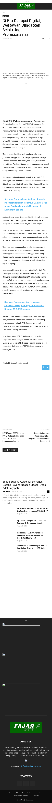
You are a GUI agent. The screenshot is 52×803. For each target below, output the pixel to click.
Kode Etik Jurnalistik (34, 793)
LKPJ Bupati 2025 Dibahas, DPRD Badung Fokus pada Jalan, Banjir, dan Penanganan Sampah (13, 437)
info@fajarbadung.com (31, 766)
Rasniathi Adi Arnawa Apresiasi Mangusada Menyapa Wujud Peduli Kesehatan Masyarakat (31, 535)
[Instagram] (26, 783)
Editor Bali (6, 491)
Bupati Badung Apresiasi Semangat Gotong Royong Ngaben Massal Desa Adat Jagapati (24, 485)
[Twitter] (32, 783)
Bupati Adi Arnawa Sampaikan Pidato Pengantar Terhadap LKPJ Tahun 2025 (38, 437)
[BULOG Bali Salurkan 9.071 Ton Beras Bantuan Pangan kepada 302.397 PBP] (9, 511)
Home (5, 12)
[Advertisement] (26, 101)
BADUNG (5, 16)
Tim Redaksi (35, 795)
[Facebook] (19, 783)
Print (45, 367)
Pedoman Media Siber (17, 793)
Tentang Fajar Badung (20, 795)
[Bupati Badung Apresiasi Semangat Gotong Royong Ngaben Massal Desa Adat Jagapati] (26, 467)
